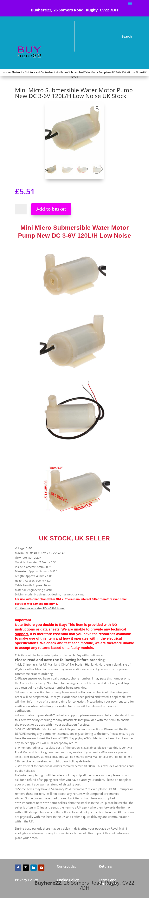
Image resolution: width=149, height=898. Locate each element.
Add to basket (51, 209)
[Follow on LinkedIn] (33, 867)
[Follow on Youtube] (41, 867)
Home (6, 72)
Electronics (18, 72)
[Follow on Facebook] (18, 867)
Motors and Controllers (39, 72)
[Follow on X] (26, 867)
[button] (97, 108)
